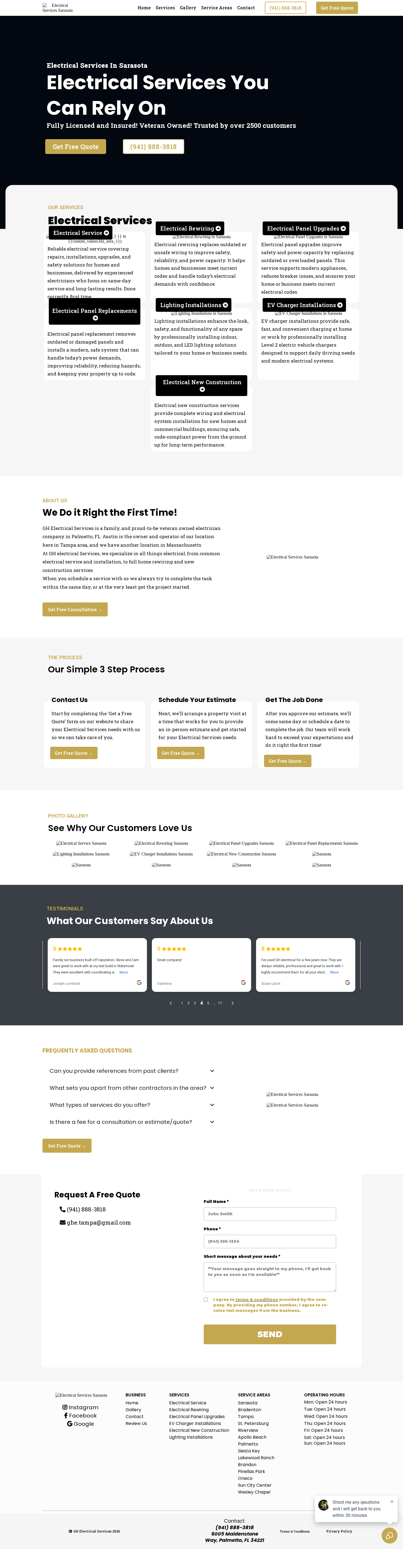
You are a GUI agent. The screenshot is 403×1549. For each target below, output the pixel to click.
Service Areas (216, 7)
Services (165, 7)
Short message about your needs (242, 1256)
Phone (212, 1229)
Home (144, 7)
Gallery (188, 7)
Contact (246, 7)
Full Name (216, 1201)
